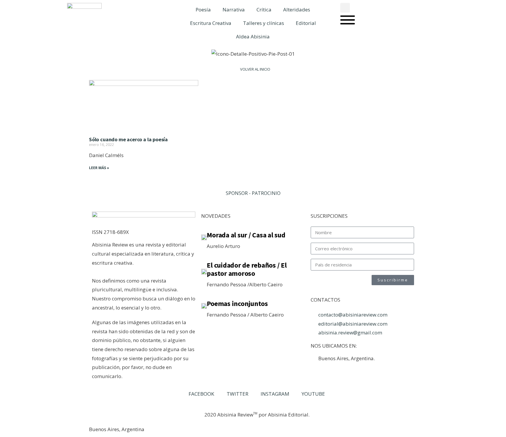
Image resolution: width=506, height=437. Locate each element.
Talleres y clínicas (263, 23)
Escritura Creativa (210, 23)
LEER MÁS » (99, 167)
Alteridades (296, 9)
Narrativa (234, 9)
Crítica (264, 9)
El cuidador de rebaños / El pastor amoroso (247, 269)
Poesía (203, 9)
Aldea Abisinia (253, 36)
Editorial (306, 23)
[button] (345, 8)
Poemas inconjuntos (237, 303)
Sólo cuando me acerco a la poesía (128, 139)
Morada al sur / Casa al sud (246, 234)
